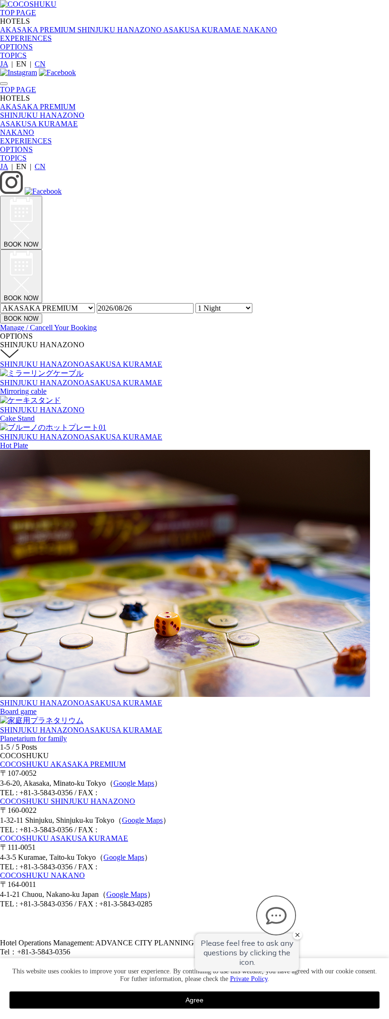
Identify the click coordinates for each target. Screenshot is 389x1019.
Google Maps (133, 783)
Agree (194, 1000)
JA (4, 64)
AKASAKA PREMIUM (37, 107)
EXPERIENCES (26, 38)
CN (40, 64)
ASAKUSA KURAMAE (39, 124)
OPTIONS (16, 47)
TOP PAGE (18, 13)
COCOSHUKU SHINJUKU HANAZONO (67, 801)
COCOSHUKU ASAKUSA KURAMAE (64, 838)
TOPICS (13, 55)
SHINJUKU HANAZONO (42, 115)
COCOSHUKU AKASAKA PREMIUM (63, 764)
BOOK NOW (21, 318)
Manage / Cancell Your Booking (48, 328)
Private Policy (249, 978)
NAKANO (17, 132)
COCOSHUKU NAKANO (42, 875)
